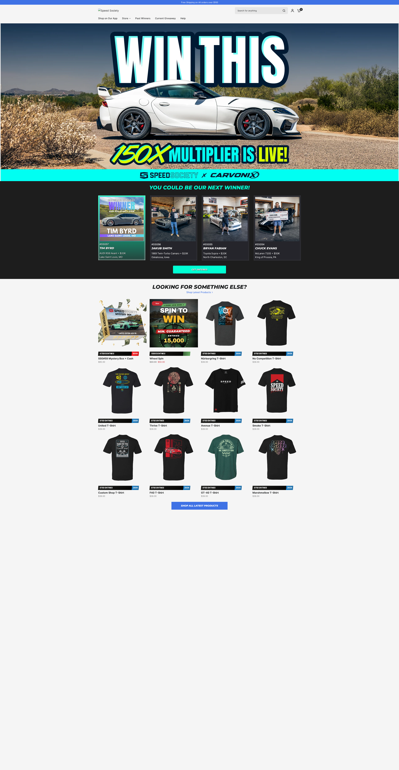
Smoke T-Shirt (261, 425)
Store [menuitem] (125, 18)
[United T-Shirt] (122, 390)
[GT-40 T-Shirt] (225, 457)
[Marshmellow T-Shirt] (276, 457)
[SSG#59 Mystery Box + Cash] (122, 323)
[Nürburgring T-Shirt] (225, 323)
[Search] (284, 10)
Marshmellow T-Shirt (265, 492)
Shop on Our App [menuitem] (107, 18)
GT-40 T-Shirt (210, 492)
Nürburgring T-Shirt (213, 358)
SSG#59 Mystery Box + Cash (115, 358)
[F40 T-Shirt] (174, 457)
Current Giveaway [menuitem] (165, 18)
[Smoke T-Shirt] (276, 390)
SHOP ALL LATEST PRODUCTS (199, 505)
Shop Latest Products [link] (198, 292)
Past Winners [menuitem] (142, 18)
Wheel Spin (156, 358)
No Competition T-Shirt (266, 358)
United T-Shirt (107, 425)
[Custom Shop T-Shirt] (122, 457)
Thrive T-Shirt (158, 425)
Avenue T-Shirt (210, 425)
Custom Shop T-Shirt (111, 492)
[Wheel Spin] (174, 323)
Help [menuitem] (183, 18)
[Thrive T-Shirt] (174, 390)
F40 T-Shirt (157, 492)
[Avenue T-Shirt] (225, 390)
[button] (199, 269)
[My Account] (292, 10)
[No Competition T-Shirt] (276, 323)
